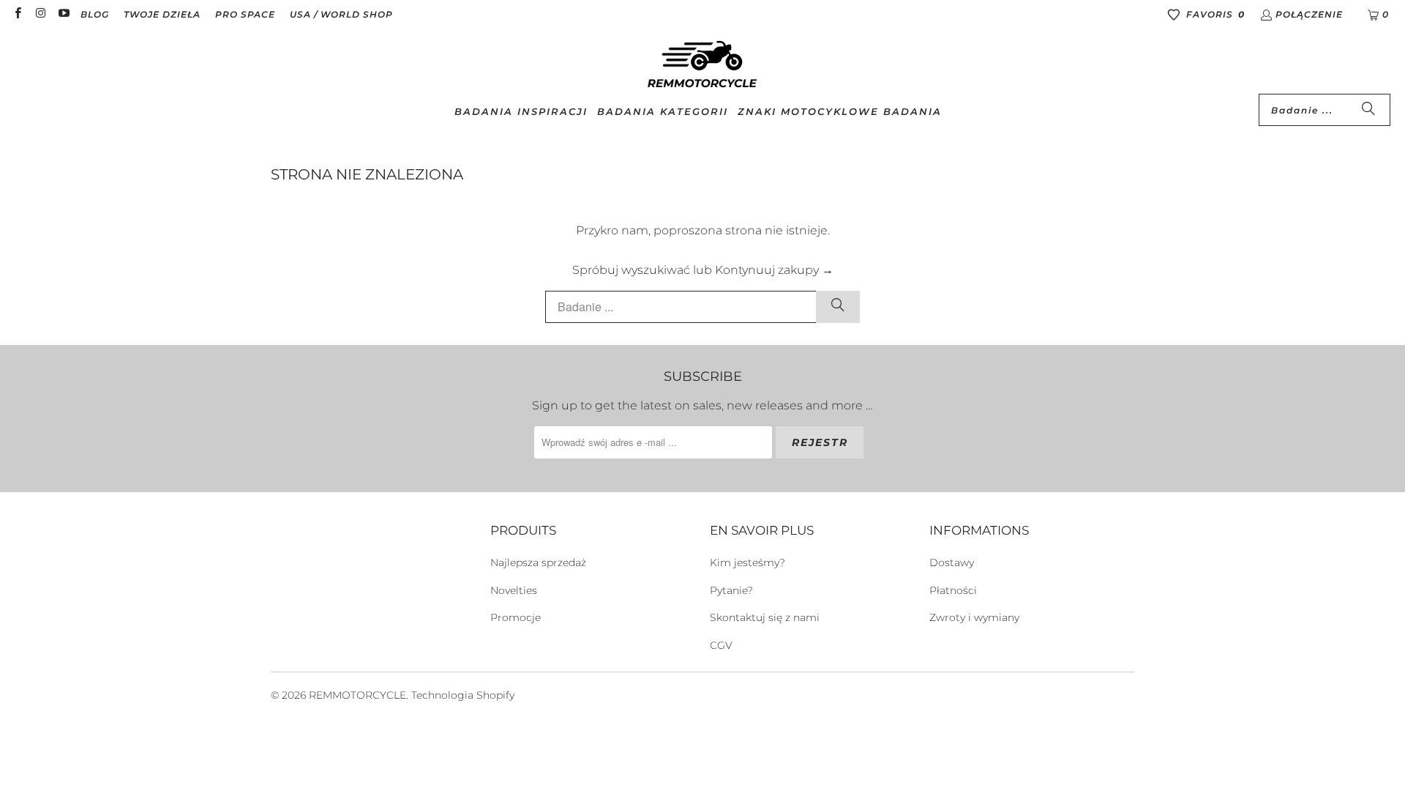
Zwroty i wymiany (974, 617)
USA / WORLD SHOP (341, 14)
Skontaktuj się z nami (765, 617)
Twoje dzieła (162, 14)
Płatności (953, 590)
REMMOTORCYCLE (357, 695)
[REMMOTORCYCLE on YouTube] (63, 14)
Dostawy (951, 562)
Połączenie (1309, 14)
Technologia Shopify (462, 695)
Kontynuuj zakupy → (774, 270)
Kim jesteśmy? (747, 562)
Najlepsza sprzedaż (538, 562)
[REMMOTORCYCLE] (702, 65)
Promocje (515, 617)
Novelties (513, 590)
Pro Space (245, 14)
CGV (721, 645)
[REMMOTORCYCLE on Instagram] (40, 14)
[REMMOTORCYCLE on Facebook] (17, 14)
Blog (94, 14)
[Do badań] (1368, 110)
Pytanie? (731, 590)
